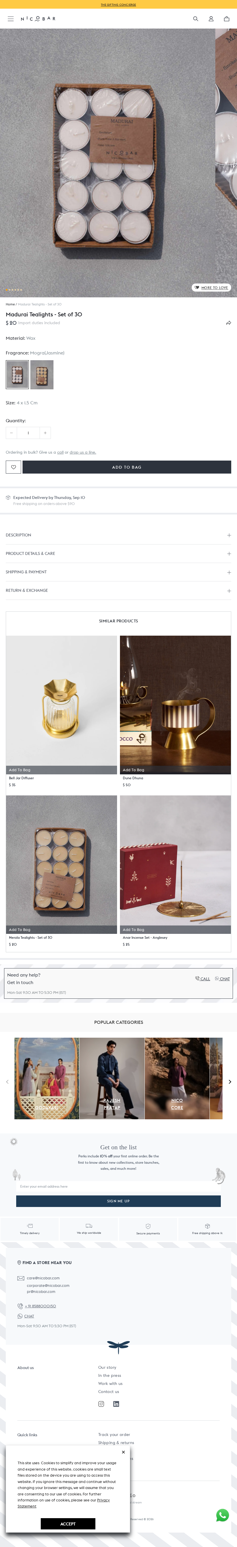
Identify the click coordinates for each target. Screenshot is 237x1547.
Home (10, 304)
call (60, 452)
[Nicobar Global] (38, 18)
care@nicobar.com (43, 1278)
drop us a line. (83, 452)
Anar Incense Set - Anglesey (145, 937)
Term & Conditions (115, 1458)
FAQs (103, 1450)
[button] (211, 20)
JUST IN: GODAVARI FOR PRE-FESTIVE (202, 4)
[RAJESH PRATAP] (111, 1041)
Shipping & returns (116, 1442)
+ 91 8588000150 (40, 1306)
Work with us (110, 1383)
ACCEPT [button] (67, 1523)
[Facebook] (116, 1404)
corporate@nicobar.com (48, 1285)
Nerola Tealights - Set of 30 (30, 937)
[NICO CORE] (177, 1041)
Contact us (108, 1391)
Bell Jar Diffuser (21, 778)
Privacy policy (111, 1466)
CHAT (29, 1316)
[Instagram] (101, 1404)
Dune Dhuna (133, 778)
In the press (109, 1375)
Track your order (114, 1434)
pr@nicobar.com (41, 1291)
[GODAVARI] (46, 1041)
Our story (107, 1367)
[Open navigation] (10, 19)
